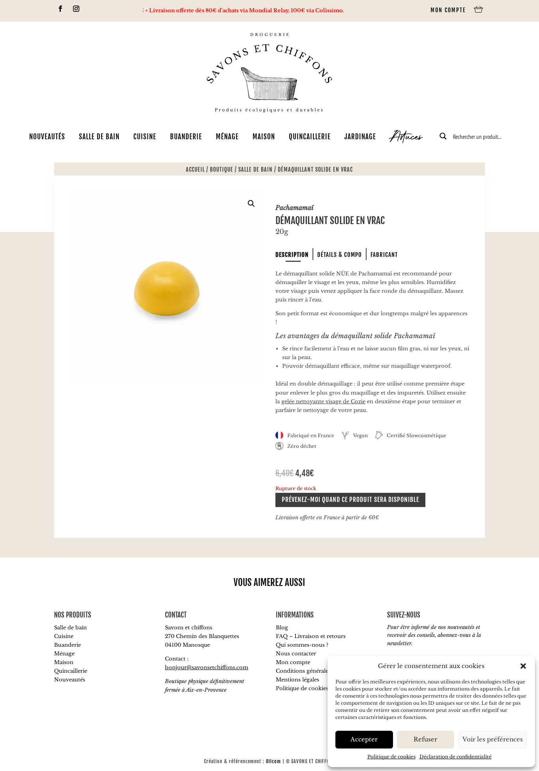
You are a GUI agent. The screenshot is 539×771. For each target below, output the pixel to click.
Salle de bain (99, 137)
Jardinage (360, 137)
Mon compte (448, 10)
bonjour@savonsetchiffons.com (206, 667)
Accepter (364, 739)
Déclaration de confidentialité (455, 757)
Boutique (221, 169)
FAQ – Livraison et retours (311, 636)
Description (292, 254)
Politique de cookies (391, 757)
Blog (282, 627)
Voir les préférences (492, 739)
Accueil (195, 169)
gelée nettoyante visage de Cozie (323, 401)
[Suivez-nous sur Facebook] (60, 8)
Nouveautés (47, 137)
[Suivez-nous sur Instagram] (76, 8)
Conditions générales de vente (315, 671)
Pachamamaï (294, 207)
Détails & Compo (339, 254)
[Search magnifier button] (443, 136)
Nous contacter (296, 653)
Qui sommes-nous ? (302, 645)
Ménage (227, 137)
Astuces (406, 138)
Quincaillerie (310, 137)
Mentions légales (297, 679)
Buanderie (186, 137)
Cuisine (144, 137)
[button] (523, 666)
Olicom (273, 761)
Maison (264, 137)
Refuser (425, 739)
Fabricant (384, 254)
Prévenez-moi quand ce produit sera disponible (350, 499)
